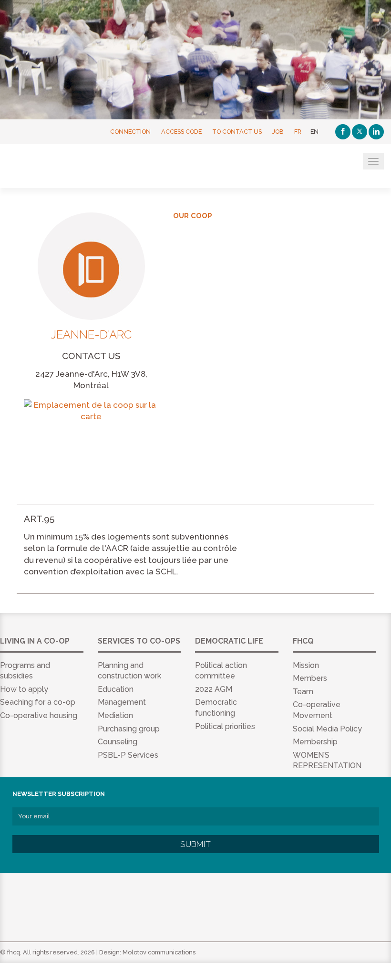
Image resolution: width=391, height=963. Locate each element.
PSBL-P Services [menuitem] (128, 755)
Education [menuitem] (116, 689)
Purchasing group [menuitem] (129, 728)
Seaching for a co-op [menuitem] (37, 702)
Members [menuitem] (310, 678)
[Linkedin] (376, 131)
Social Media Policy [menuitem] (327, 728)
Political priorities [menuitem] (225, 726)
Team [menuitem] (303, 691)
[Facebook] (342, 131)
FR (297, 131)
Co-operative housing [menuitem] (38, 715)
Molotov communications (159, 952)
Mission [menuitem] (306, 665)
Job (278, 131)
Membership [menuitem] (315, 741)
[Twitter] (359, 131)
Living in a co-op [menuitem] (35, 641)
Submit (195, 844)
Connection (130, 131)
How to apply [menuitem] (24, 689)
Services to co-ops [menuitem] (139, 641)
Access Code (181, 131)
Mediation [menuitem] (115, 715)
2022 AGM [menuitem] (213, 689)
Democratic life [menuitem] (229, 641)
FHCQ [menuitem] (303, 641)
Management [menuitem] (122, 702)
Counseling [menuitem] (117, 741)
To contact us (237, 131)
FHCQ (53, 166)
